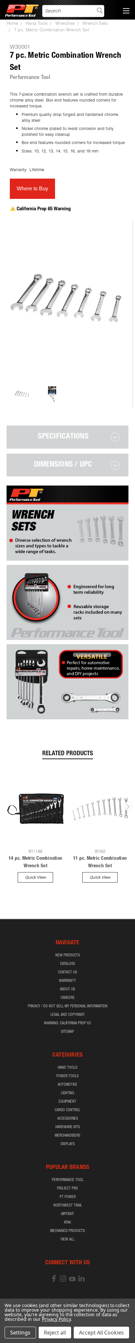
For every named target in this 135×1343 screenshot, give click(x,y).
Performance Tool (68, 1180)
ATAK (67, 1222)
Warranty (67, 981)
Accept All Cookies (101, 1332)
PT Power (68, 1197)
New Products (67, 955)
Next (128, 806)
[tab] (67, 436)
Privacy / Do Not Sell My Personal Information (67, 1006)
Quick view (35, 877)
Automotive (67, 1085)
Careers (67, 998)
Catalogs (67, 964)
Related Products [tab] (67, 754)
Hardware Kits (67, 1127)
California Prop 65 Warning (44, 209)
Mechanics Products (67, 1231)
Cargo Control (67, 1110)
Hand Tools (67, 1068)
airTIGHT (67, 1214)
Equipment (67, 1102)
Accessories (67, 1119)
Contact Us (67, 972)
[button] (32, 189)
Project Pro (67, 1189)
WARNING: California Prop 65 (67, 1023)
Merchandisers (67, 1136)
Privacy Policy (56, 1319)
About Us (67, 989)
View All (67, 1239)
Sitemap (67, 1032)
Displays (68, 1144)
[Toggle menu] (126, 10)
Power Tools (67, 1076)
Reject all (55, 1332)
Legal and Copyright (67, 1015)
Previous (7, 806)
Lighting (67, 1093)
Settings (20, 1332)
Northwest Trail (67, 1205)
